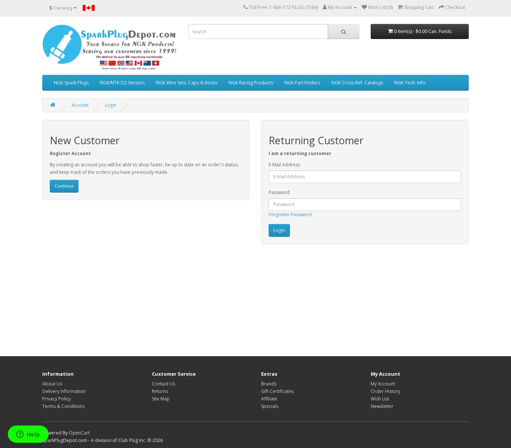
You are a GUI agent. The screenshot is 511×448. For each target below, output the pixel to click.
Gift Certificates (277, 391)
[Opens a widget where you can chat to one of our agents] (28, 435)
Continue (64, 186)
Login (110, 105)
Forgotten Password (290, 214)
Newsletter (382, 406)
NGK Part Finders (302, 82)
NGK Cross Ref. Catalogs (357, 82)
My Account (383, 384)
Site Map (161, 399)
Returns (160, 391)
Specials (269, 406)
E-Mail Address (284, 164)
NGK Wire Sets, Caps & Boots (186, 82)
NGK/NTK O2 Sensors (122, 82)
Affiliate (269, 399)
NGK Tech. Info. (410, 82)
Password (279, 192)
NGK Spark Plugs (71, 82)
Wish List (380, 399)
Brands (268, 384)
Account (80, 105)
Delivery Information (64, 391)
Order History (385, 391)
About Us (52, 384)
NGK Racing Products (251, 82)
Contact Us (163, 384)
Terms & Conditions (63, 406)
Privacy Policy (56, 399)
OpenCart (79, 433)
